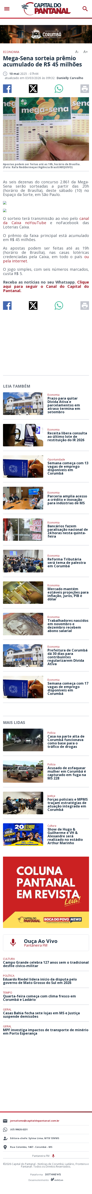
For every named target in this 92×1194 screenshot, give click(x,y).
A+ (85, 52)
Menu (8, 9)
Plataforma (36, 1174)
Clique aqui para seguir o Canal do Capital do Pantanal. (46, 286)
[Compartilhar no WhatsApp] (59, 88)
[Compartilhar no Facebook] (7, 88)
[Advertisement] (46, 341)
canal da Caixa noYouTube (46, 220)
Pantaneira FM (41, 1156)
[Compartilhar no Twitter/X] (33, 88)
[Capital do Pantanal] (46, 9)
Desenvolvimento (38, 1179)
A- (77, 52)
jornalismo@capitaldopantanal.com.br (34, 1120)
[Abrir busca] (85, 9)
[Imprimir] (84, 88)
